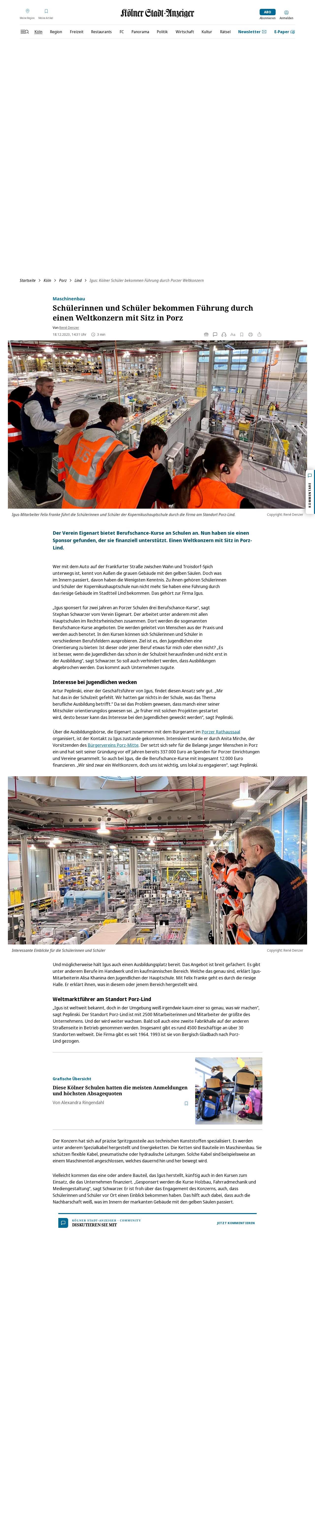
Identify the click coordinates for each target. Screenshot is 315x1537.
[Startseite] (157, 13)
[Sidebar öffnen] (25, 32)
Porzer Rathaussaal (221, 732)
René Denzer (69, 327)
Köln (47, 280)
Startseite (28, 280)
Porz (63, 280)
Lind (78, 280)
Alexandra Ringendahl (82, 1102)
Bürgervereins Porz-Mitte (113, 745)
